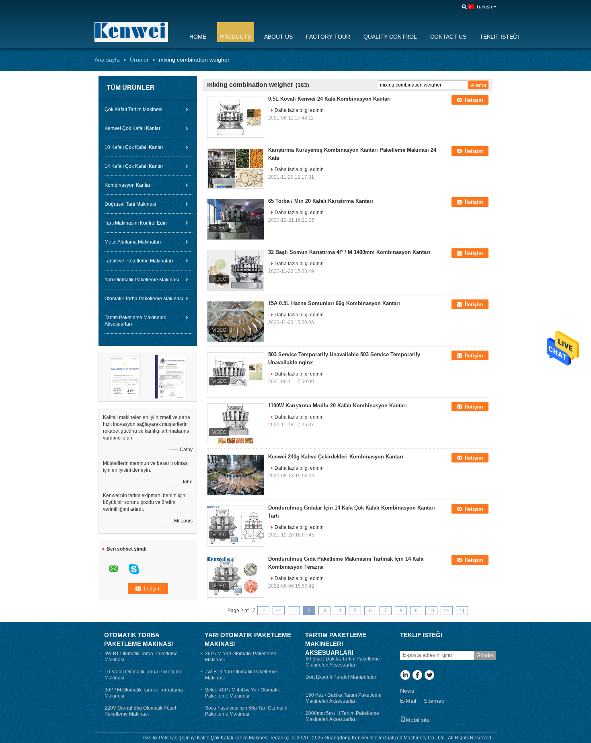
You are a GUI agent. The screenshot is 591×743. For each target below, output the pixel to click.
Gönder (484, 655)
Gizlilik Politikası (161, 738)
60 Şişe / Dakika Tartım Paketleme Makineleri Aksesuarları (343, 662)
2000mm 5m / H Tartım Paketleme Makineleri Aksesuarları (342, 716)
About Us (278, 36)
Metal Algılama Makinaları (133, 242)
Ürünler (139, 59)
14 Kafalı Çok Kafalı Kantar (134, 166)
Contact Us (448, 36)
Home (197, 36)
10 (431, 610)
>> (446, 610)
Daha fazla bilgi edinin (299, 110)
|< (263, 610)
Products (235, 36)
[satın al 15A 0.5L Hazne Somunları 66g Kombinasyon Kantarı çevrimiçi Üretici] (235, 321)
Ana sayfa (107, 59)
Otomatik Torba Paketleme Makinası (144, 298)
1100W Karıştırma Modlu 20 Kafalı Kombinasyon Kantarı (337, 405)
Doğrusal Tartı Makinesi (130, 204)
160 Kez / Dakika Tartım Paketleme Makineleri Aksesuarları (344, 698)
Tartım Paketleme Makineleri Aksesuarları (135, 321)
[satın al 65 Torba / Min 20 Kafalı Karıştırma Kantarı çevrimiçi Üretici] (235, 219)
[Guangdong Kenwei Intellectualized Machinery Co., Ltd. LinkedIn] (405, 676)
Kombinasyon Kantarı (128, 185)
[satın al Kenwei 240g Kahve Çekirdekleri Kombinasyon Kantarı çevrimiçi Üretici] (235, 474)
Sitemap (434, 701)
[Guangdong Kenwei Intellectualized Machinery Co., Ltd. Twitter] (429, 676)
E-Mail (408, 701)
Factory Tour (328, 36)
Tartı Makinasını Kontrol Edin (136, 223)
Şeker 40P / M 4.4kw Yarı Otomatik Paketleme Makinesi (242, 693)
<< (278, 610)
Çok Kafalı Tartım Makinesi (133, 109)
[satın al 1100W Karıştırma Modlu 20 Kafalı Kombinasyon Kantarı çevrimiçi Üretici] (235, 423)
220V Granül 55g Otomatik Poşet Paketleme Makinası (140, 711)
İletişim (474, 100)
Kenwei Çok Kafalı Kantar (132, 128)
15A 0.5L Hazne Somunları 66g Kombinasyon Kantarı (334, 303)
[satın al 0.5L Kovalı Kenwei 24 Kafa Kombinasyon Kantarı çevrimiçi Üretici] (235, 117)
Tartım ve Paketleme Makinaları (139, 261)
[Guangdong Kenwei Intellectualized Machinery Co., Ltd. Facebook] (417, 676)
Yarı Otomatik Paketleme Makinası (142, 280)
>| (462, 610)
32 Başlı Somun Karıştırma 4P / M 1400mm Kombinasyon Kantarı (349, 252)
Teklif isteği (499, 36)
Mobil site (418, 719)
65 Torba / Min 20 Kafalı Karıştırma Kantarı (320, 201)
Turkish (484, 7)
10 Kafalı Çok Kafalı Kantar (134, 147)
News (407, 690)
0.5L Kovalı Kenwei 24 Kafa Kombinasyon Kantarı (329, 99)
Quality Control (390, 36)
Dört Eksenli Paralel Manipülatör (341, 677)
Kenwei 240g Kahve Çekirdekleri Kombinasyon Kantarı (335, 457)
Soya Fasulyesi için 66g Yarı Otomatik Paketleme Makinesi (246, 711)
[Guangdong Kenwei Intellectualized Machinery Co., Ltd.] (136, 32)
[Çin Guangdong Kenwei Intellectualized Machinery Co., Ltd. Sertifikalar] (125, 376)
